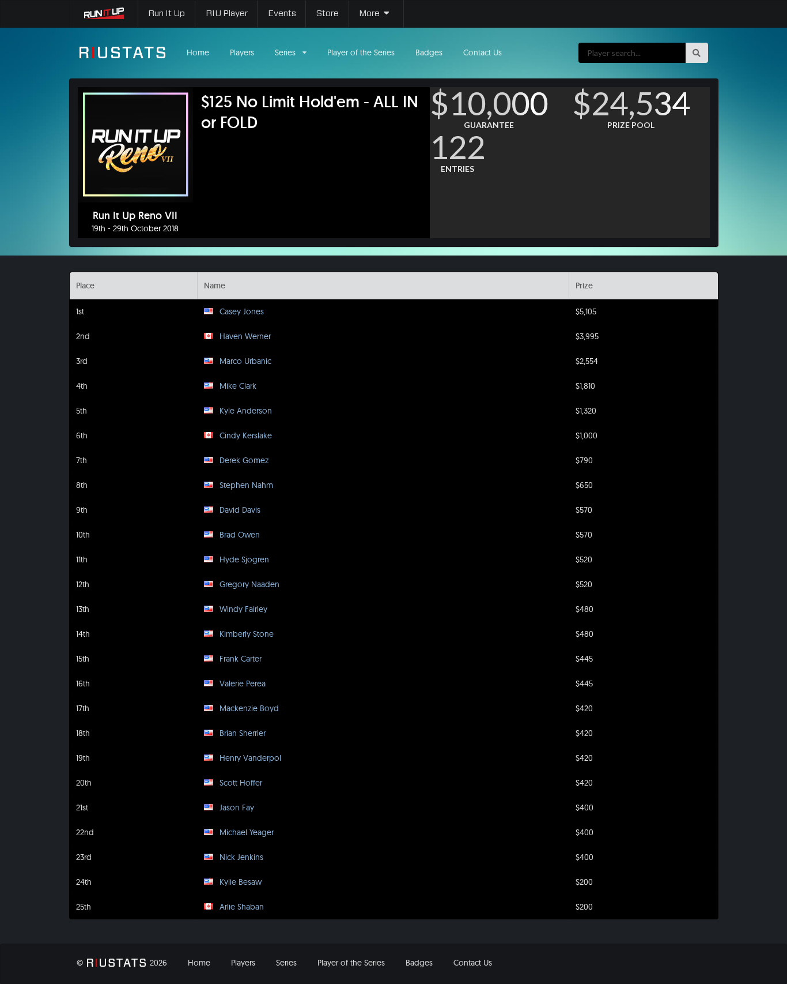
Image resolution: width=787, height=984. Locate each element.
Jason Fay (237, 807)
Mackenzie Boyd (249, 708)
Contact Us (482, 52)
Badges (428, 52)
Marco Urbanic (245, 361)
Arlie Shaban (242, 907)
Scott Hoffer (241, 783)
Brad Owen (240, 534)
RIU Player (227, 13)
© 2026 (122, 962)
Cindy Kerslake (246, 435)
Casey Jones (242, 311)
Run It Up (166, 13)
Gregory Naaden (249, 584)
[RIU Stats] (123, 52)
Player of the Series (361, 52)
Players (242, 52)
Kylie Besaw (241, 882)
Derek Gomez (244, 460)
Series (286, 962)
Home (198, 52)
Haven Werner (245, 336)
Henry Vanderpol (250, 758)
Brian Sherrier (243, 733)
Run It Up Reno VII (135, 215)
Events (282, 13)
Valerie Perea (243, 683)
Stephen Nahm (246, 485)
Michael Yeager (247, 832)
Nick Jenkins (241, 857)
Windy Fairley (243, 609)
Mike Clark (238, 386)
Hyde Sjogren (244, 559)
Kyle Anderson (246, 410)
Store (327, 13)
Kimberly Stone (247, 634)
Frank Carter (241, 659)
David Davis (240, 510)
